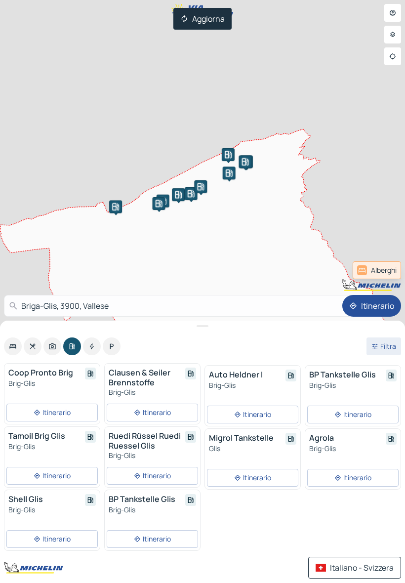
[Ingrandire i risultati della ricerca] (202, 326)
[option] (13, 346)
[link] (377, 270)
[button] (115, 206)
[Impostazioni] (392, 34)
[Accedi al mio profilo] (392, 13)
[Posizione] (392, 56)
